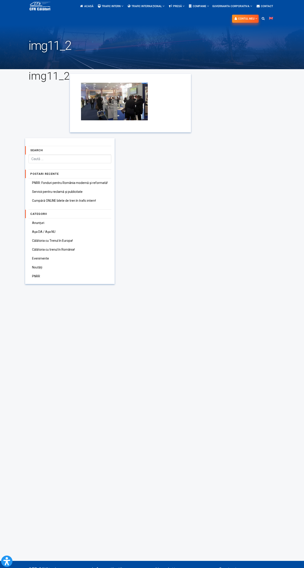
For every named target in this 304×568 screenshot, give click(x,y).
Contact (267, 6)
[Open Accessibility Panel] (6, 561)
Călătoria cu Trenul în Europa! (52, 240)
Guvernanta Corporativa (231, 6)
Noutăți (37, 267)
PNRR (36, 276)
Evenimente (40, 258)
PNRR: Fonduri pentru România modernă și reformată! (70, 183)
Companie (200, 6)
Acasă (88, 6)
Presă (177, 6)
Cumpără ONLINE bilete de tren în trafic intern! (64, 200)
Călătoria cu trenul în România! (53, 249)
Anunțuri (38, 223)
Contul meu (246, 18)
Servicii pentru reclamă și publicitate (57, 191)
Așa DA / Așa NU (43, 232)
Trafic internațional (147, 6)
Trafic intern (111, 6)
